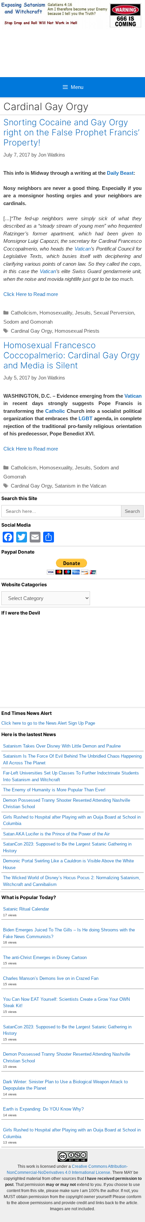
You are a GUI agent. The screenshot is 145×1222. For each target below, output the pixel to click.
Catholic (55, 411)
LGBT (85, 418)
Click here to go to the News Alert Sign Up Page (48, 723)
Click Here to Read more (30, 294)
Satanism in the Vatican (80, 486)
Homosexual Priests (77, 331)
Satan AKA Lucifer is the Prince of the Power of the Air (56, 833)
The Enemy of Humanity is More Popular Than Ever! (54, 789)
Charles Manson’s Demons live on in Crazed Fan (50, 978)
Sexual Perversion (113, 313)
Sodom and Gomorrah (28, 322)
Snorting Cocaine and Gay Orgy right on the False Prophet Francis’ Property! (71, 132)
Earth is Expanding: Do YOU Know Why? (43, 1109)
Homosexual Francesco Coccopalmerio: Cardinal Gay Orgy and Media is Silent (71, 355)
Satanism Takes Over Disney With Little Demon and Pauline (62, 746)
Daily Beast (120, 173)
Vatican (83, 249)
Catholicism (24, 313)
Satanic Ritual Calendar (26, 909)
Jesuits (83, 313)
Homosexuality (55, 313)
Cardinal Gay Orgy (31, 331)
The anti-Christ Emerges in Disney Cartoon (45, 957)
